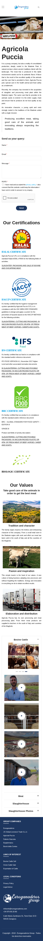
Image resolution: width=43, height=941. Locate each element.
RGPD (5, 182)
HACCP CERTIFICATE (14, 299)
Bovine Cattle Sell (9, 861)
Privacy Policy (8, 883)
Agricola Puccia (9, 835)
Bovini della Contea (10, 846)
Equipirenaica (8, 843)
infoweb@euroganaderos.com (15, 909)
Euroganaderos (8, 828)
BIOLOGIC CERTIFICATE (16, 471)
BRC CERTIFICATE (12, 411)
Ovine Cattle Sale (9, 865)
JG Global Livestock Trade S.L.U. (15, 832)
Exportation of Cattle (10, 869)
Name (4, 145)
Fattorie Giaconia (9, 839)
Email (4, 154)
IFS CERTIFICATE (12, 350)
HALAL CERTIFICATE (14, 251)
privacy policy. (31, 185)
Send (21, 208)
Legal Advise (7, 887)
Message (6, 163)
